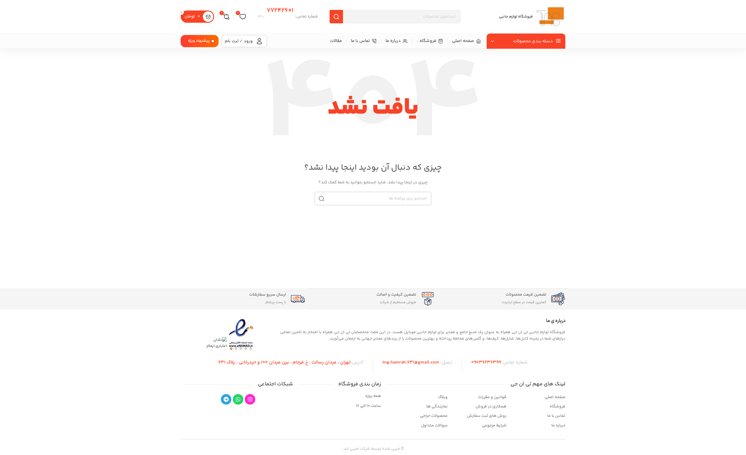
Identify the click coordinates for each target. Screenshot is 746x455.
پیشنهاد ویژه (199, 41)
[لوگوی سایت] (550, 17)
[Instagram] (250, 399)
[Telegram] (226, 399)
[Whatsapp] (238, 399)
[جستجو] (336, 16)
